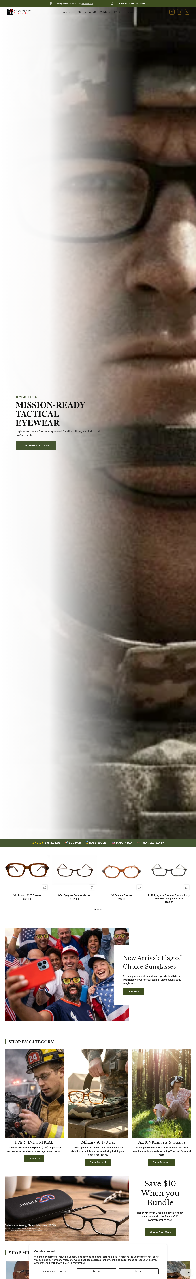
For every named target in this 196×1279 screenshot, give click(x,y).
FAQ (117, 12)
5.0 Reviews (46, 842)
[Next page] (191, 870)
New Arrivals (132, 12)
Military (105, 12)
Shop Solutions (162, 1162)
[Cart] (179, 12)
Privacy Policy (77, 1263)
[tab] (95, 909)
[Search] (187, 12)
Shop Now (133, 991)
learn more (87, 3)
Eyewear (66, 12)
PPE (78, 12)
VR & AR (90, 12)
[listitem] (71, 3)
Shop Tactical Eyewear (36, 445)
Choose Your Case (160, 1232)
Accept (96, 1271)
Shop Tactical (98, 1162)
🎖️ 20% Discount (96, 842)
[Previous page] (4, 870)
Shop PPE (34, 1158)
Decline (139, 1271)
